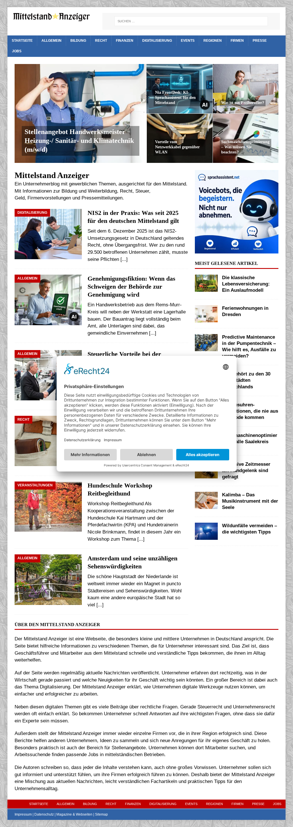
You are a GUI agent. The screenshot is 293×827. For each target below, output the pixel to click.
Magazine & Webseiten (74, 814)
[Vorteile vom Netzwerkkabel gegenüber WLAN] (179, 138)
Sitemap (101, 814)
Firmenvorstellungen (49, 198)
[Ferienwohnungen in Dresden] (206, 313)
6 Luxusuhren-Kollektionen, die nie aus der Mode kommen (250, 411)
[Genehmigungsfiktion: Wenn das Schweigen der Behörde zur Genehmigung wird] (48, 302)
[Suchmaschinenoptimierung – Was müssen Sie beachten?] (246, 138)
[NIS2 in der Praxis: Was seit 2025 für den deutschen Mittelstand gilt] (48, 234)
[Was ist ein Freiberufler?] (246, 88)
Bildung (78, 41)
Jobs (16, 51)
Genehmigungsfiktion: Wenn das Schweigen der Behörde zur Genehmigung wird (131, 286)
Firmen (237, 41)
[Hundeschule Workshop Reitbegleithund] (48, 507)
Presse (260, 41)
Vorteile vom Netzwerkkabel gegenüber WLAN (177, 147)
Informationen (37, 191)
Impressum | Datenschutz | (35, 814)
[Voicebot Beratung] (236, 249)
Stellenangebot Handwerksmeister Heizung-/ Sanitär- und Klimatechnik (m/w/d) (79, 140)
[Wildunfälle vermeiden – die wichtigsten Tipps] (206, 531)
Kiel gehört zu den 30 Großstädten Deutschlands (246, 380)
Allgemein (51, 41)
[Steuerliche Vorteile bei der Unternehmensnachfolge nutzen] (48, 375)
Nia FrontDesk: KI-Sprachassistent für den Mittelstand (175, 97)
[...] (124, 259)
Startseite (22, 41)
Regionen (212, 41)
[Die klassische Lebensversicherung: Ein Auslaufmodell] (206, 283)
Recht (101, 41)
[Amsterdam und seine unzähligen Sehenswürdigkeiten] (48, 579)
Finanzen (124, 41)
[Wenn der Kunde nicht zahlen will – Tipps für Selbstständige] (48, 441)
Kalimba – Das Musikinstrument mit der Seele (250, 501)
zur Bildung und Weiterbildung (85, 191)
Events (188, 41)
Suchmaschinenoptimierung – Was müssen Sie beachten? (245, 147)
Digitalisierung (157, 41)
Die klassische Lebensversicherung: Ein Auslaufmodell (246, 284)
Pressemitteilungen (102, 198)
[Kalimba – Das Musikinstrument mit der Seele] (206, 500)
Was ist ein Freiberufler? (242, 103)
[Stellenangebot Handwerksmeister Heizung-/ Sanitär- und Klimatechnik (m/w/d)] (80, 113)
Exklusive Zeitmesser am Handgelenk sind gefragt (246, 471)
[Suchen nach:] (191, 21)
